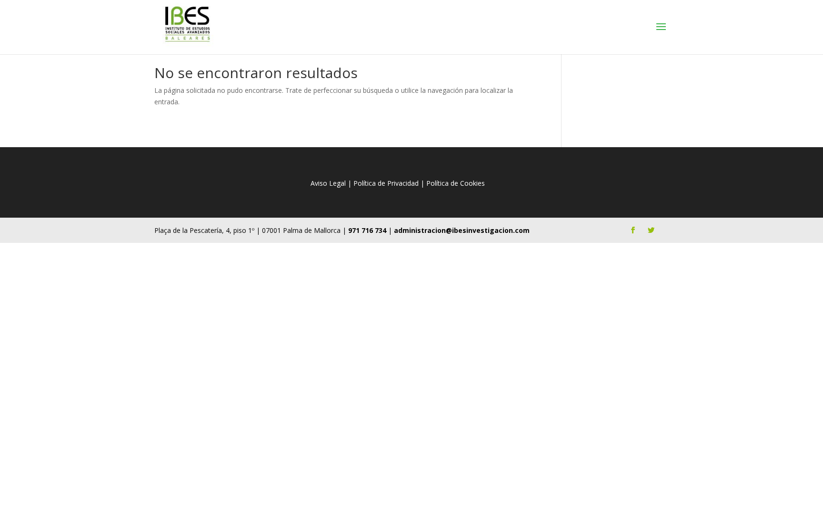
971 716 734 (367, 230)
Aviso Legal (328, 183)
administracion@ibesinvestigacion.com (462, 230)
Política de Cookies (455, 183)
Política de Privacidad (386, 183)
